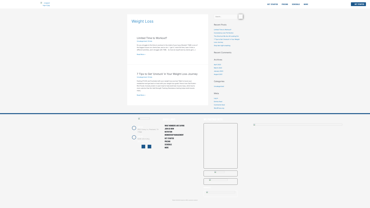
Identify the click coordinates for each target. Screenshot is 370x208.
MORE (306, 4)
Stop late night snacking (222, 45)
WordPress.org (219, 108)
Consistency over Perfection (223, 33)
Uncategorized (142, 41)
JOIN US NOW (169, 129)
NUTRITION (168, 132)
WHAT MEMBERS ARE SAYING (174, 126)
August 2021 (218, 74)
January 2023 (218, 71)
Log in (216, 98)
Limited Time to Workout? (152, 37)
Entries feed (218, 101)
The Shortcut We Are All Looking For (226, 36)
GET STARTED (272, 4)
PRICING (285, 4)
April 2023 (217, 64)
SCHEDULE (296, 4)
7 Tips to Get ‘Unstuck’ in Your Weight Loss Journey (167, 73)
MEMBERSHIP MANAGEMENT (174, 135)
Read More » (141, 54)
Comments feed (219, 105)
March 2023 (218, 68)
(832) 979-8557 (142, 141)
